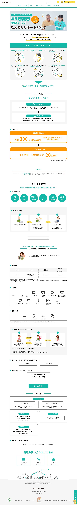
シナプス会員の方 (24, 403)
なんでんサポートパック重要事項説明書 (47, 444)
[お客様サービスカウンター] (65, 2)
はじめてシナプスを (52, 403)
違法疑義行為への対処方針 (30, 483)
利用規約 (34, 482)
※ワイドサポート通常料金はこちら (59, 160)
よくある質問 (38, 386)
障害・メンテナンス (40, 5)
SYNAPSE (6, 2)
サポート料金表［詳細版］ (38, 238)
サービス (16, 9)
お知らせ (49, 5)
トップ (19, 5)
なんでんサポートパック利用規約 (29, 444)
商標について (49, 483)
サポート (32, 5)
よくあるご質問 (75, 495)
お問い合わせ (56, 5)
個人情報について (40, 482)
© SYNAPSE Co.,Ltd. (38, 493)
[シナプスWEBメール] (62, 2)
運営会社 (44, 483)
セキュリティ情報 (39, 483)
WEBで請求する (28, 363)
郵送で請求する (49, 363)
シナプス (38, 488)
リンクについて (47, 482)
